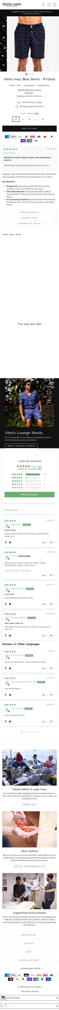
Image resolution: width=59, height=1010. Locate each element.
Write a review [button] (29, 494)
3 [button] (30, 732)
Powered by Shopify (29, 991)
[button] (24, 90)
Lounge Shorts (43, 85)
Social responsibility (29, 866)
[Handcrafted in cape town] (29, 767)
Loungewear (29, 85)
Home (12, 85)
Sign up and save (29, 960)
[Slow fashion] (29, 829)
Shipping (20, 96)
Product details (29, 212)
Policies (29, 943)
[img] (10, 149)
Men (19, 85)
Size (27, 113)
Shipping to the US (29, 223)
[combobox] (29, 998)
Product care (29, 218)
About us (29, 804)
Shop (29, 952)
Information (28, 935)
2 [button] (26, 732)
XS (16, 119)
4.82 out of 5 (36, 466)
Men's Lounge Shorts (21, 446)
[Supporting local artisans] (29, 891)
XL (43, 119)
